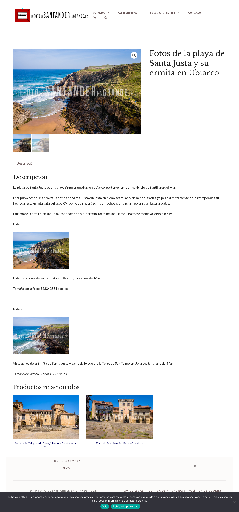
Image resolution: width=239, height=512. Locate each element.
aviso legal (134, 490)
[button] (105, 17)
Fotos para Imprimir (162, 12)
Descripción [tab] (26, 163)
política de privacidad (166, 490)
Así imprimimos (127, 12)
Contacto (194, 12)
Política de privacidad (126, 506)
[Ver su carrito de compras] (94, 17)
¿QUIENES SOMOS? (66, 460)
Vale (104, 506)
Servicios (99, 12)
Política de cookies (205, 490)
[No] (234, 502)
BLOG (66, 467)
